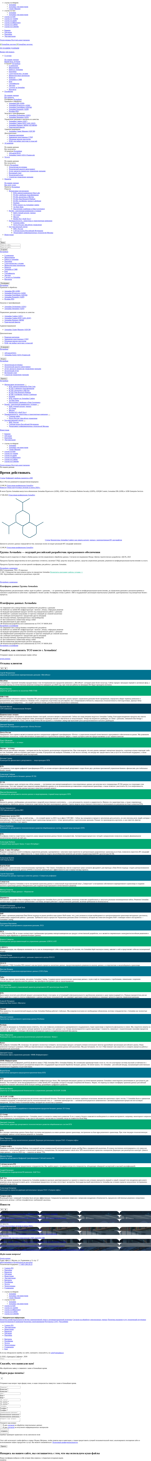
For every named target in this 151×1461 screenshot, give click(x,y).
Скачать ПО (8, 1268)
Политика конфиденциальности (12, 1320)
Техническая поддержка (18, 167)
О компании (13, 66)
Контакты (12, 89)
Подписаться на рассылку (23, 1262)
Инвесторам (9, 235)
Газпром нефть (18, 223)
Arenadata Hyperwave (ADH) (19, 105)
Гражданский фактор (17, 127)
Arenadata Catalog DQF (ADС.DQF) (22, 123)
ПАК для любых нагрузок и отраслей (23, 141)
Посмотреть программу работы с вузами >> (66, 572)
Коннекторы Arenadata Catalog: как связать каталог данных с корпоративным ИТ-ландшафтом (86, 540)
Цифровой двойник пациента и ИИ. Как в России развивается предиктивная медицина (33, 1218)
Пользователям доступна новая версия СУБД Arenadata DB (22, 1238)
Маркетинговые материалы (19, 75)
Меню (3, 242)
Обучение (8, 32)
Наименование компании (10, 1416)
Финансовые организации (19, 191)
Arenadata (12, 5)
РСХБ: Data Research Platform (24, 199)
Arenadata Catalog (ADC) (18, 121)
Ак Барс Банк (18, 207)
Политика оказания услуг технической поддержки (127, 1320)
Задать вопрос (5, 1258)
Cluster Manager (14, 9)
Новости (12, 77)
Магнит (16, 217)
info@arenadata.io (6, 1262)
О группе (7, 56)
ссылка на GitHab (11, 25)
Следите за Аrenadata (17, 87)
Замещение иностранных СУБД (21, 137)
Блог (10, 81)
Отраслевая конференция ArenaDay (20, 485)
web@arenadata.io (57, 1353)
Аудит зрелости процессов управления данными (27, 171)
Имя (2, 1398)
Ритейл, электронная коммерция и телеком (25, 211)
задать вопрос (5, 659)
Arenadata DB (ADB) (16, 103)
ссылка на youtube (11, 19)
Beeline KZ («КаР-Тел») (22, 219)
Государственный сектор (18, 227)
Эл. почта (4, 1404)
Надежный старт (15, 173)
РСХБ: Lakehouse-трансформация (26, 195)
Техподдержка (9, 1286)
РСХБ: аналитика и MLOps (23, 197)
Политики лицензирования (34, 1322)
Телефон (4, 1410)
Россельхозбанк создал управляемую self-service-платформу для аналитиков (28, 1234)
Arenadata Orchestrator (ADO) (20, 115)
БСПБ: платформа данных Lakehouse (27, 201)
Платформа (8, 91)
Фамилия (4, 1391)
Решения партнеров (16, 135)
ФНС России (18, 229)
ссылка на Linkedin (11, 27)
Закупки (12, 85)
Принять (3, 1446)
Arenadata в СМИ (15, 79)
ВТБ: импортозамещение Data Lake (26, 193)
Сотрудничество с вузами (18, 73)
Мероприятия (14, 68)
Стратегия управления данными (21, 177)
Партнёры (8, 34)
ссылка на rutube (10, 21)
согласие (11, 1425)
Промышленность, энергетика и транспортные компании (30, 221)
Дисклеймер (63, 1322)
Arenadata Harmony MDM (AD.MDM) (23, 125)
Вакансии (8, 1272)
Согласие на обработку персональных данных (90, 1320)
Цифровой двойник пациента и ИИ (19, 478)
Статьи (2, 478)
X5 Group (16, 215)
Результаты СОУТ (51, 1322)
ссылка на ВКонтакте (12, 23)
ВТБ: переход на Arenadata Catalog (26, 205)
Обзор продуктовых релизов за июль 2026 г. (23, 487)
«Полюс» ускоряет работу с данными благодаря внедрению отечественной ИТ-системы (33, 1242)
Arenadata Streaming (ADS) (19, 117)
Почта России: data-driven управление (27, 225)
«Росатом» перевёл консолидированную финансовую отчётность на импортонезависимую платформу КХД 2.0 (42, 1250)
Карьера (7, 30)
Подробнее (16, 64)
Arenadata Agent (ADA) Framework (22, 155)
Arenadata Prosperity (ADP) (19, 109)
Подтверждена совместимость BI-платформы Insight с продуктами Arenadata (29, 1214)
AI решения (8, 143)
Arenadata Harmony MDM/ (14, 320)
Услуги (7, 157)
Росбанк (16, 203)
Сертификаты (14, 83)
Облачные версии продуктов (20, 139)
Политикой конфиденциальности (65, 1442)
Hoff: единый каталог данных (24, 213)
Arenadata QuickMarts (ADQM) (20, 107)
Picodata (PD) (14, 111)
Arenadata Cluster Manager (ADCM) (22, 131)
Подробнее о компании (9, 568)
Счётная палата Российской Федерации (28, 231)
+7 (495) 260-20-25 (25, 1264)
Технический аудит (16, 175)
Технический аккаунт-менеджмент (22, 169)
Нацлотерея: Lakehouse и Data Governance (29, 209)
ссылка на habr (9, 17)
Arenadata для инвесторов (18, 7)
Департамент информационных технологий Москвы (33, 233)
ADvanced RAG (15, 153)
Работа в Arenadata (16, 70)
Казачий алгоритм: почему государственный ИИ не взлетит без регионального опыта (32, 1246)
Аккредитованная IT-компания (11, 1322)
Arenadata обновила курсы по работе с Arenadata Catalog (21, 1230)
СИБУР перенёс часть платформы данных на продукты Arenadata (24, 1222)
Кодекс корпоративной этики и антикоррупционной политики (48, 1320)
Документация (9, 36)
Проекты (7, 179)
